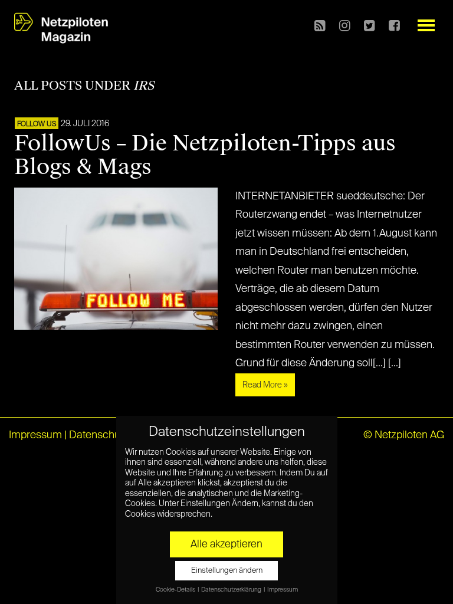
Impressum (35, 435)
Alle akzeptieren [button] (226, 544)
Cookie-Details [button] (176, 590)
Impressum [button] (282, 590)
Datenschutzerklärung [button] (231, 590)
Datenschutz (99, 435)
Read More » (265, 385)
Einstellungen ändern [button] (226, 571)
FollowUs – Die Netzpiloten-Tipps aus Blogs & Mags (205, 155)
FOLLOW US (36, 124)
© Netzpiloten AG (403, 435)
